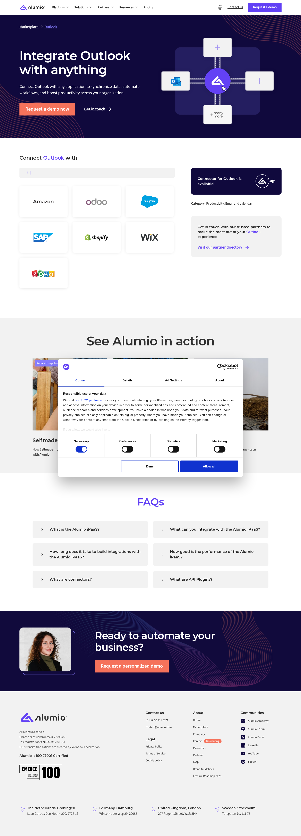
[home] (34, 7)
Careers (206, 741)
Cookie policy (154, 761)
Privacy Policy (154, 747)
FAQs (196, 762)
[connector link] (43, 201)
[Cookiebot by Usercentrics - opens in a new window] (220, 367)
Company (199, 734)
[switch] (127, 449)
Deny (150, 466)
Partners (198, 755)
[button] (62, 7)
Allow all (209, 466)
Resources (199, 748)
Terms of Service (155, 754)
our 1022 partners (88, 400)
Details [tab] (127, 380)
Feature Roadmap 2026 (207, 776)
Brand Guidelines (203, 769)
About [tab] (219, 380)
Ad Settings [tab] (173, 380)
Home (196, 720)
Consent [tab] (81, 380)
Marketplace (200, 727)
